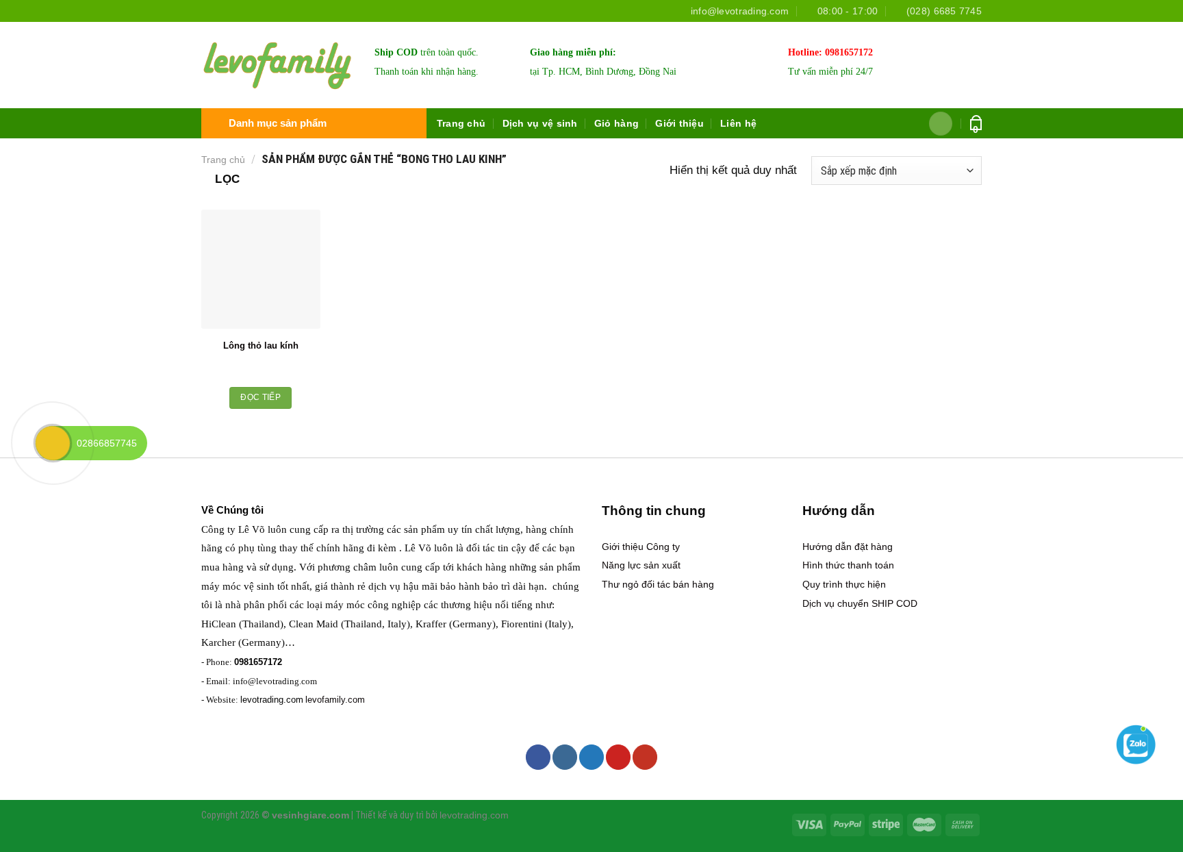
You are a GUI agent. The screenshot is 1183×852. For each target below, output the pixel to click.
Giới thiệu (679, 123)
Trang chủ (461, 123)
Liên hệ (738, 123)
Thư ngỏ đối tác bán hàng (658, 584)
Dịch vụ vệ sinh (540, 123)
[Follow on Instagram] (564, 756)
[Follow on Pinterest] (618, 756)
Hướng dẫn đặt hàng (847, 546)
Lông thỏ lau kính (260, 345)
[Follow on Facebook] (538, 756)
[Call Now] (53, 443)
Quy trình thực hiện (844, 584)
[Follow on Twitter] (591, 756)
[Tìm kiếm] (941, 124)
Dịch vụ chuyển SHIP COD (859, 603)
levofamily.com (335, 699)
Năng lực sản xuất (641, 565)
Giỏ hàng (616, 123)
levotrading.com (271, 699)
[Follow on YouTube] (645, 756)
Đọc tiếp (260, 397)
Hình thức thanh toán (848, 565)
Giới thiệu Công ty (641, 546)
